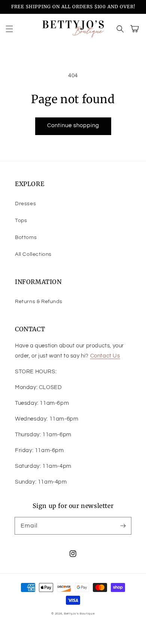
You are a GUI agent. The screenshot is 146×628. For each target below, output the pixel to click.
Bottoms (26, 237)
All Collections (33, 254)
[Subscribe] (123, 525)
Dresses (25, 203)
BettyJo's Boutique (79, 613)
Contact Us (105, 356)
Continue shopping (73, 125)
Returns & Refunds (38, 301)
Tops (21, 220)
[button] (9, 29)
